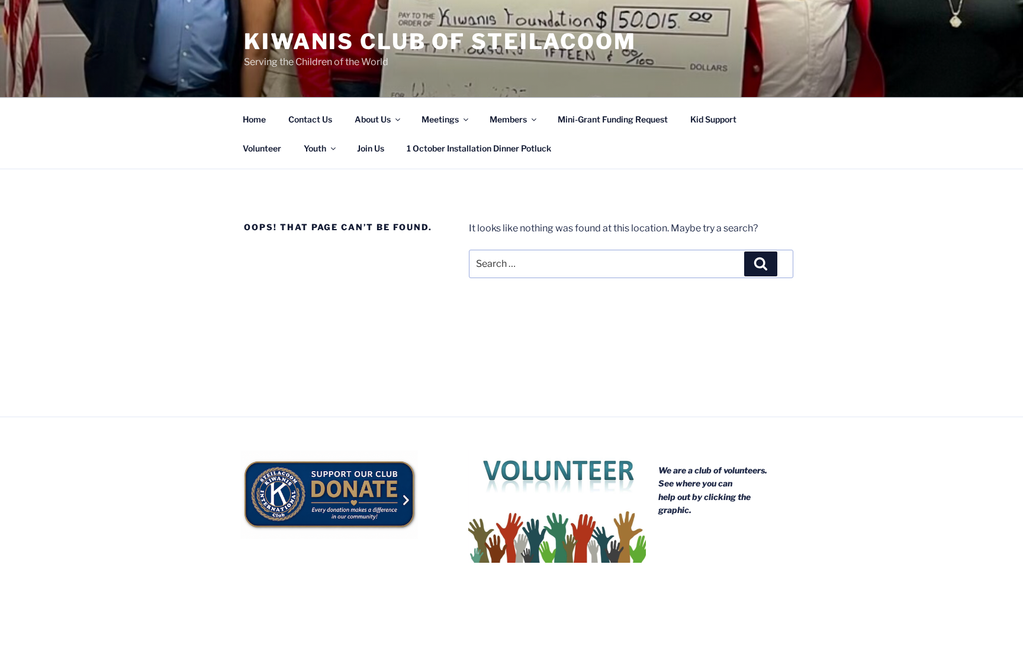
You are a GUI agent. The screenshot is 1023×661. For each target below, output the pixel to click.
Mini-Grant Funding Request (613, 119)
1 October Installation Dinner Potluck (479, 148)
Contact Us (310, 119)
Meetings (440, 119)
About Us (373, 119)
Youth (315, 148)
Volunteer (262, 148)
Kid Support (713, 119)
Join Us (370, 148)
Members (508, 119)
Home (254, 119)
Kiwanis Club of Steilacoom (440, 41)
